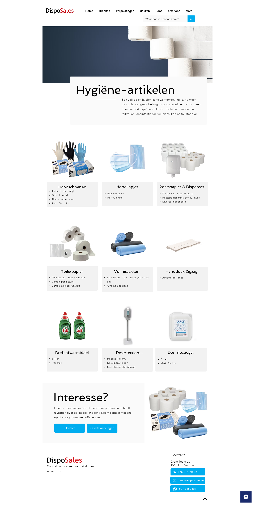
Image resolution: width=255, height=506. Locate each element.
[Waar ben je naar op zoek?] (191, 18)
